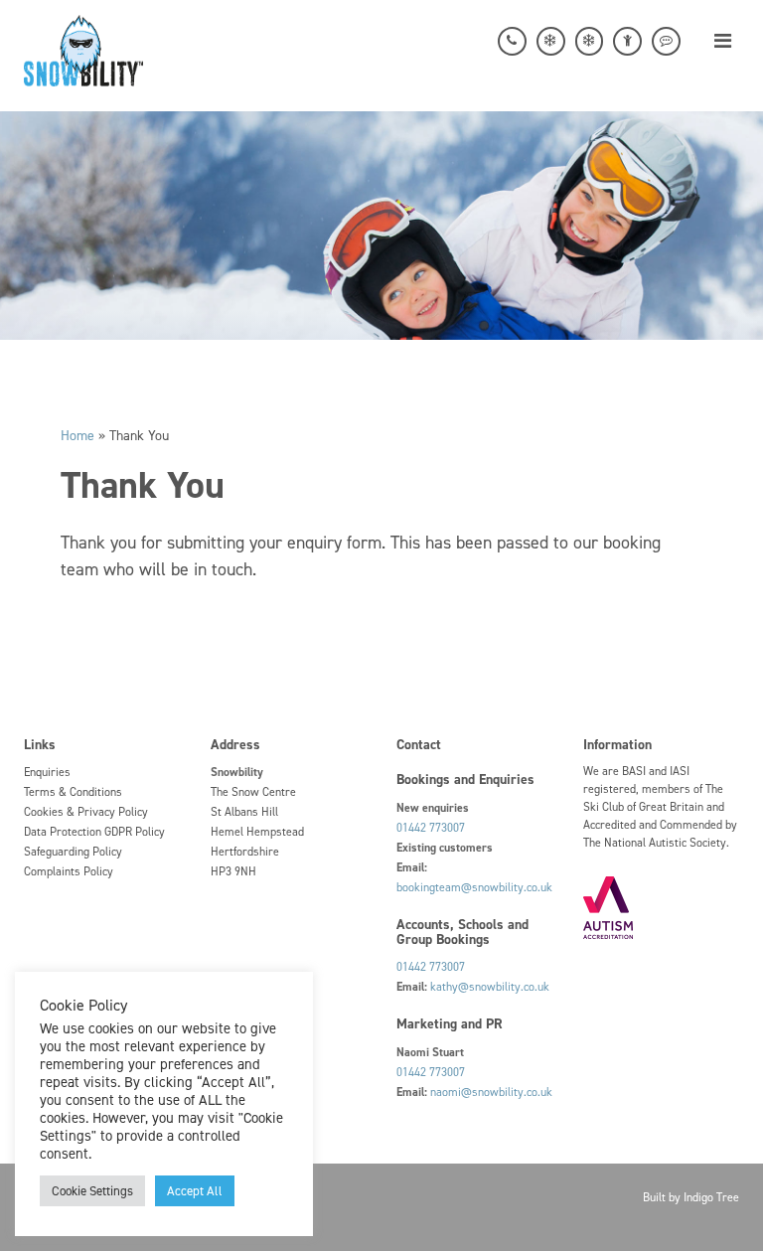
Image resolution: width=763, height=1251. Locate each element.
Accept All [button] (195, 1190)
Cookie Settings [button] (92, 1190)
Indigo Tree (711, 1197)
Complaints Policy (68, 871)
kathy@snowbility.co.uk (489, 987)
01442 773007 (430, 828)
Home (77, 435)
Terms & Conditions (73, 792)
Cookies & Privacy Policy (86, 812)
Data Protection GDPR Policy (94, 832)
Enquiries (47, 772)
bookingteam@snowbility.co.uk (474, 887)
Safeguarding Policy (73, 852)
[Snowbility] (83, 49)
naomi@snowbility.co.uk (491, 1092)
